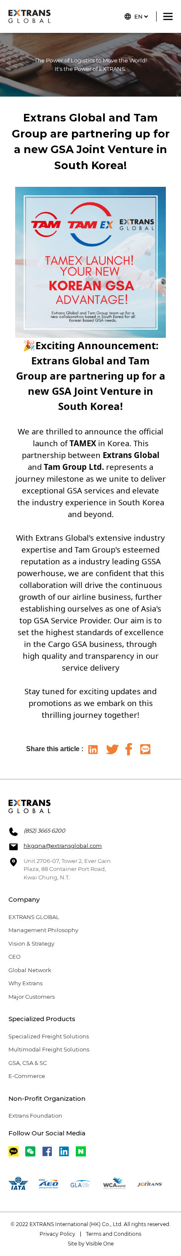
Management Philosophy (43, 930)
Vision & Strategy (31, 943)
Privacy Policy (57, 1234)
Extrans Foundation (35, 1115)
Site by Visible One (91, 1243)
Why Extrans (25, 983)
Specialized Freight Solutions (48, 1036)
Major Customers (31, 996)
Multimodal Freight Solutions (48, 1049)
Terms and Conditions (113, 1234)
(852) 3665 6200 (44, 830)
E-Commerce (26, 1076)
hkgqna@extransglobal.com (63, 845)
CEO (14, 956)
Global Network (29, 970)
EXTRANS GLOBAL (33, 917)
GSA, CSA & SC (27, 1062)
